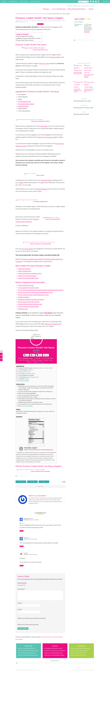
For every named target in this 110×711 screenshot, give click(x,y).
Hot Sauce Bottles (27, 249)
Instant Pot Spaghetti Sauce (27, 276)
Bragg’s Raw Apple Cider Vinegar (28, 302)
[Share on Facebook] (1, 357)
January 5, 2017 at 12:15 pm (30, 554)
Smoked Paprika (23, 106)
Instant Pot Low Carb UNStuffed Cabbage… (54, 655)
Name (20, 603)
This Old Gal (27, 7)
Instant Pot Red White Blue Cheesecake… (81, 648)
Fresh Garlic (22, 371)
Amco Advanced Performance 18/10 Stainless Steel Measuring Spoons (40, 290)
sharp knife (43, 126)
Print (27, 355)
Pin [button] (33, 355)
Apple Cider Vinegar (29, 373)
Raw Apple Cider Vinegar (26, 104)
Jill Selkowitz (25, 20)
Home (17, 13)
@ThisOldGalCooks (34, 449)
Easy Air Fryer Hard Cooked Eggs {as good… (89, 90)
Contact (20, 670)
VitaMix (21, 182)
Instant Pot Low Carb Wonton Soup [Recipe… (55, 650)
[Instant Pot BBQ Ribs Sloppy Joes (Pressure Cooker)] (79, 67)
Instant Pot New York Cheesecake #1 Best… (28, 650)
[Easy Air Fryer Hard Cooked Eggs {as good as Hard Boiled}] (89, 84)
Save (39, 355)
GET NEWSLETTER (24, 1)
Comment (21, 589)
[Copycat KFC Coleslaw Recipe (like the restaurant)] (79, 84)
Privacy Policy (33, 670)
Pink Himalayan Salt (24, 101)
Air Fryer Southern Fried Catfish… (79, 653)
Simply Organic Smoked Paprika (28, 306)
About (17, 670)
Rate (46, 355)
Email (20, 609)
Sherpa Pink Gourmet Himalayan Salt (30, 304)
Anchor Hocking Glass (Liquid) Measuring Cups (33, 295)
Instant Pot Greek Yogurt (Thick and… (27, 648)
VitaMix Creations (23, 297)
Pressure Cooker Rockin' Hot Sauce (24, 40)
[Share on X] (44, 481)
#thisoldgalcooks (48, 449)
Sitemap (38, 670)
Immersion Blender (41, 189)
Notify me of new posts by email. (28, 624)
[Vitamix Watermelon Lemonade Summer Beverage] (89, 69)
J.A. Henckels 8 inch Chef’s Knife (28, 288)
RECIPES (4, 1)
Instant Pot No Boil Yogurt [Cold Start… (27, 653)
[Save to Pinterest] (1, 354)
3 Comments (29, 20)
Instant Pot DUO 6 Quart (26, 285)
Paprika (27, 379)
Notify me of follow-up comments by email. (32, 618)
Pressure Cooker (29, 13)
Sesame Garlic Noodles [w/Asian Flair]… (54, 653)
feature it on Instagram (52, 324)
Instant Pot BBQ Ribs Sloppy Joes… (78, 73)
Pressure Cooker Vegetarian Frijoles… (80, 650)
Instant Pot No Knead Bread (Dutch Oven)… (28, 655)
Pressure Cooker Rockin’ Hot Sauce (24, 36)
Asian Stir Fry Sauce (24, 269)
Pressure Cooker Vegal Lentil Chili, (33, 259)
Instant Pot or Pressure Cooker (47, 137)
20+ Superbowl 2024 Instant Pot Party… (53, 648)
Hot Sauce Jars (23, 309)
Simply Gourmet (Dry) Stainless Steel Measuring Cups (35, 292)
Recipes (22, 13)
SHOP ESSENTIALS (13, 1)
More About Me (87, 32)
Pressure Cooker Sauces (40, 13)
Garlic (20, 99)
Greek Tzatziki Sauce (24, 271)
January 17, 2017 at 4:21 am (30, 539)
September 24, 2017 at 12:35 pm (31, 519)
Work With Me (26, 670)
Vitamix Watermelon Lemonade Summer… (89, 76)
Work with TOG (106, 1)
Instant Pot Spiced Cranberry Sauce (29, 273)
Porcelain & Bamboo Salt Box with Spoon (31, 299)
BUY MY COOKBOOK (35, 1)
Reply (21, 530)
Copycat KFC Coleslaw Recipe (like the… (78, 90)
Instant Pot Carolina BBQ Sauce (28, 278)
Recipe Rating (22, 583)
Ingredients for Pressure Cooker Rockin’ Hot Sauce (28, 38)
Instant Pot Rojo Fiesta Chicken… (79, 655)
